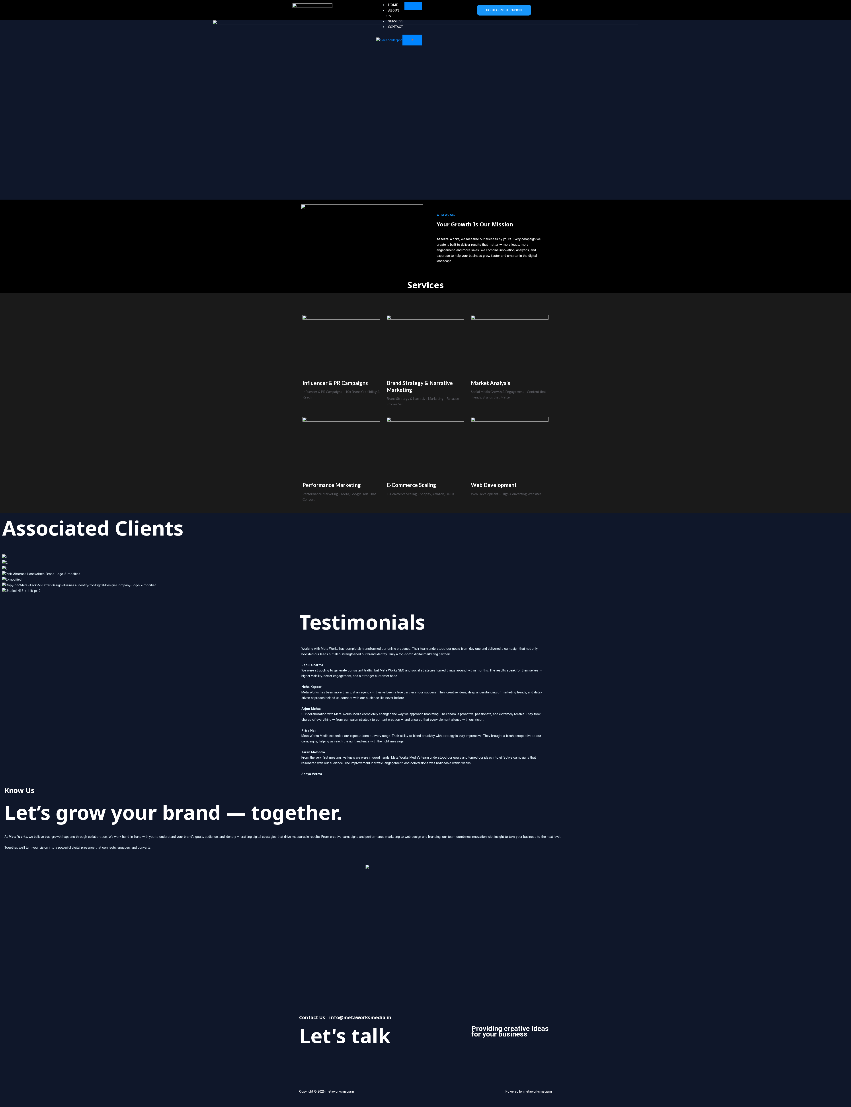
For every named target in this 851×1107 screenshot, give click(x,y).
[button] (425, 596)
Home (393, 5)
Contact (395, 27)
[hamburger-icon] (413, 6)
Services (396, 21)
